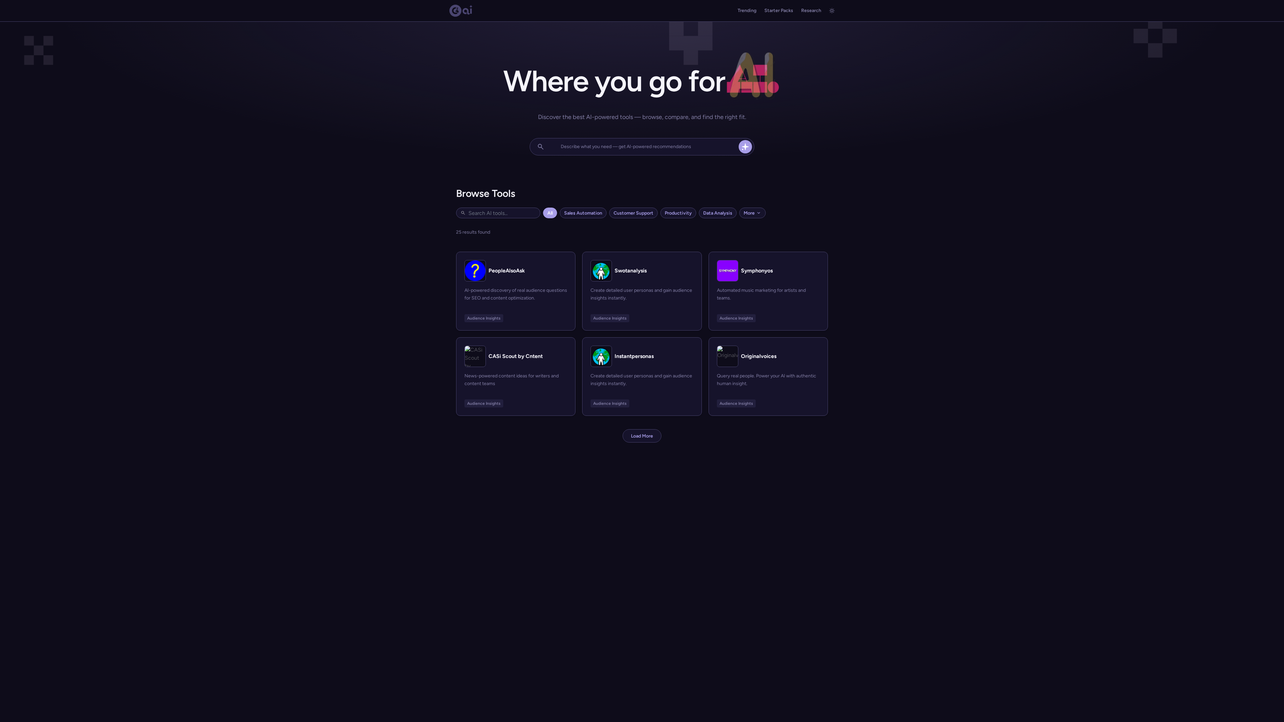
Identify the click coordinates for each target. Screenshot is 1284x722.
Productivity (678, 213)
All (550, 213)
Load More (642, 436)
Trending (747, 10)
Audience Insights (484, 318)
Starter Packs (778, 10)
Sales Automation (583, 213)
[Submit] (745, 146)
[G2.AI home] (461, 11)
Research (811, 10)
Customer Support (633, 213)
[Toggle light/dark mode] (832, 10)
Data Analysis (717, 213)
